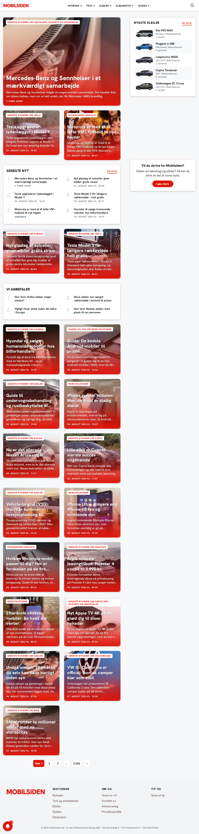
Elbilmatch (123, 5)
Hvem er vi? (109, 795)
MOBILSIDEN (16, 5)
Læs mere (163, 184)
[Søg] (192, 6)
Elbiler (104, 5)
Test (89, 5)
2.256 (76, 763)
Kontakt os (109, 801)
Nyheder (73, 5)
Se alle (112, 171)
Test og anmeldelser (65, 801)
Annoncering (110, 806)
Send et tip (158, 795)
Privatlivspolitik (111, 812)
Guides (142, 5)
